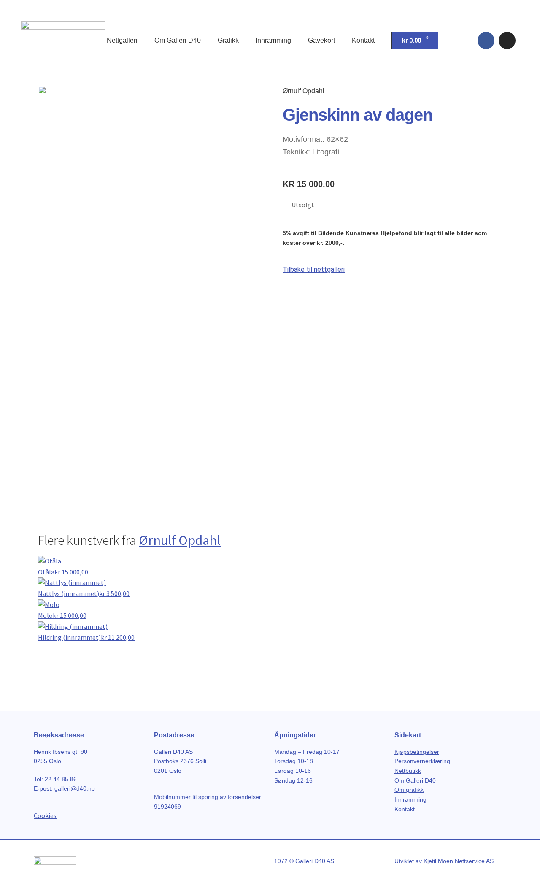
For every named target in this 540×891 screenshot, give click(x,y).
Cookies (45, 815)
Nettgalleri (122, 40)
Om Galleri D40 (177, 40)
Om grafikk (409, 789)
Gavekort (321, 40)
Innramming (273, 40)
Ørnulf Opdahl (303, 91)
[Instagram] (507, 40)
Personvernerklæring (422, 761)
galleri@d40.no (74, 788)
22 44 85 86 (61, 779)
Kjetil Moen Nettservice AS (459, 861)
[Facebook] (486, 40)
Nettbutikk (407, 770)
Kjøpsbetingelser (416, 751)
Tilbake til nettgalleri (314, 269)
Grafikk (228, 40)
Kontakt (363, 40)
